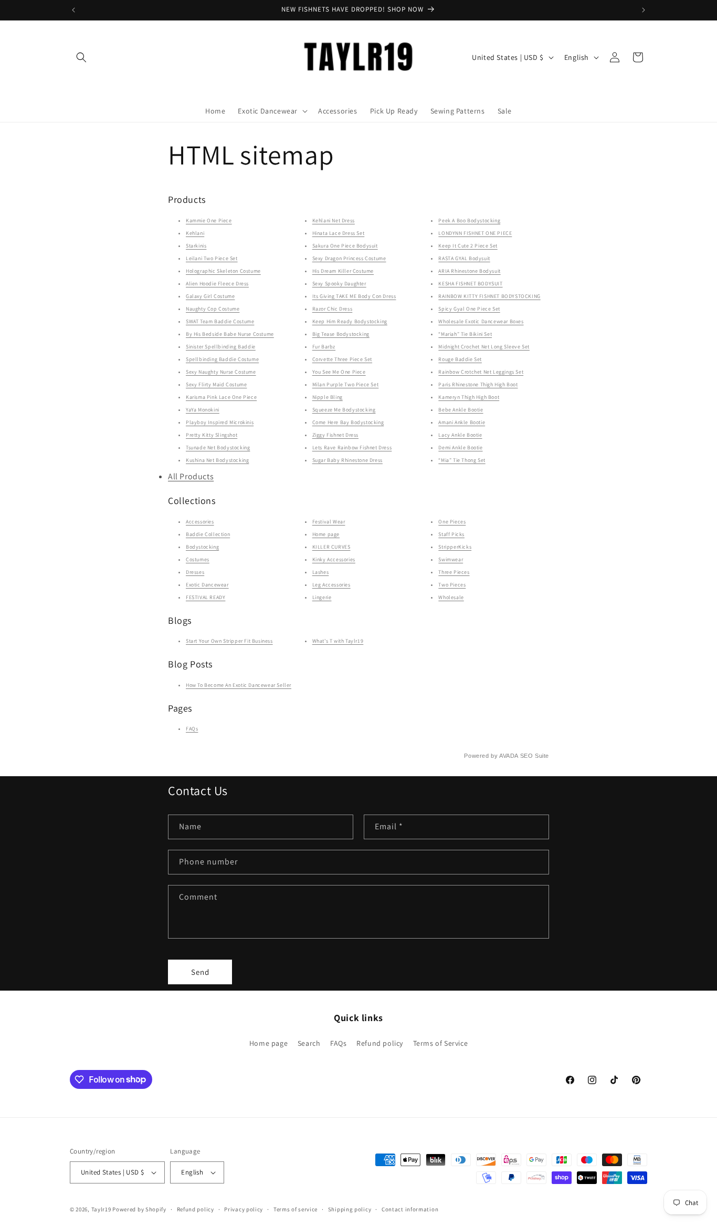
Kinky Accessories (333, 559)
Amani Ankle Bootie (461, 422)
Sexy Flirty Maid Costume (216, 384)
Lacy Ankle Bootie (460, 434)
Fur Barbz (323, 346)
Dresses (195, 572)
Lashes (320, 572)
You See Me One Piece (339, 371)
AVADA (508, 756)
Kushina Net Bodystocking (217, 460)
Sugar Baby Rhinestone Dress (347, 460)
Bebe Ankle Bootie (460, 409)
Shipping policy (350, 1209)
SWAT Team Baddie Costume (220, 321)
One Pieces (452, 521)
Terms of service (295, 1209)
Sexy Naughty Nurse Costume (221, 371)
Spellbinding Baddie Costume (222, 359)
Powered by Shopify (139, 1209)
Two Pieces (452, 584)
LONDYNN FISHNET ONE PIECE (475, 233)
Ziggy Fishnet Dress (335, 434)
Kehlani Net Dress (333, 220)
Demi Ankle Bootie (460, 447)
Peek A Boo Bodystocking (469, 220)
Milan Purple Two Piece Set (345, 384)
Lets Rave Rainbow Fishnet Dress (352, 447)
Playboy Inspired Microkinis (220, 422)
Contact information (410, 1209)
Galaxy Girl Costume (210, 296)
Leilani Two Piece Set (212, 258)
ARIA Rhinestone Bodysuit (469, 270)
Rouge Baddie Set (460, 359)
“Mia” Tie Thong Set (461, 460)
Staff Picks (451, 534)
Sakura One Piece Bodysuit (345, 245)
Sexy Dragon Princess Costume (349, 258)
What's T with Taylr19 (338, 640)
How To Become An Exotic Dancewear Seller (238, 685)
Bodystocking (202, 546)
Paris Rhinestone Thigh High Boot (478, 384)
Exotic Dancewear (207, 584)
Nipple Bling (327, 397)
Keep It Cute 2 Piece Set (467, 245)
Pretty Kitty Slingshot (211, 434)
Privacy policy (243, 1209)
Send (200, 972)
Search (309, 1043)
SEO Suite (534, 756)
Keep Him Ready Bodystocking (349, 321)
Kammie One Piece (209, 220)
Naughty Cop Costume (212, 308)
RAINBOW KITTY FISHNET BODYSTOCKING (489, 296)
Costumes (197, 559)
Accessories (200, 521)
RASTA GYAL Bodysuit (464, 258)
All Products (191, 476)
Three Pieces (453, 572)
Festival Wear (328, 521)
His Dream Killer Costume (343, 270)
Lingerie (322, 597)
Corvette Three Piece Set (342, 359)
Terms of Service (440, 1043)
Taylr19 (101, 1209)
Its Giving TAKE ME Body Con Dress (354, 296)
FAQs (192, 728)
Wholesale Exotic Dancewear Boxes (480, 321)
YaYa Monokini (202, 409)
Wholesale (450, 597)
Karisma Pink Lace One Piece (221, 397)
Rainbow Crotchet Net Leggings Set (480, 371)
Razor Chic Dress (332, 308)
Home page (326, 534)
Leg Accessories (331, 584)
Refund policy (379, 1043)
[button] (81, 57)
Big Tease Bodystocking (341, 334)
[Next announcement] (643, 10)
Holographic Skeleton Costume (223, 270)
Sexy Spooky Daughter (339, 283)
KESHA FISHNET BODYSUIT (470, 283)
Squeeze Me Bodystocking (344, 409)
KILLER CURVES (331, 546)
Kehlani (195, 233)
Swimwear (450, 559)
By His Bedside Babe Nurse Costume (230, 334)
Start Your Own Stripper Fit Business (229, 640)
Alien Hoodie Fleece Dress (217, 283)
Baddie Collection (208, 534)
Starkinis (196, 245)
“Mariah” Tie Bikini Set (465, 334)
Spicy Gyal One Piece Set (469, 308)
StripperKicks (454, 546)
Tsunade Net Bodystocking (218, 447)
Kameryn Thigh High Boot (468, 397)
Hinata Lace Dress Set (338, 233)
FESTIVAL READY (205, 597)
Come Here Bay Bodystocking (348, 422)
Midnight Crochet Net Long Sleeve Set (484, 346)
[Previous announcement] (73, 10)
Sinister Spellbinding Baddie (221, 346)
